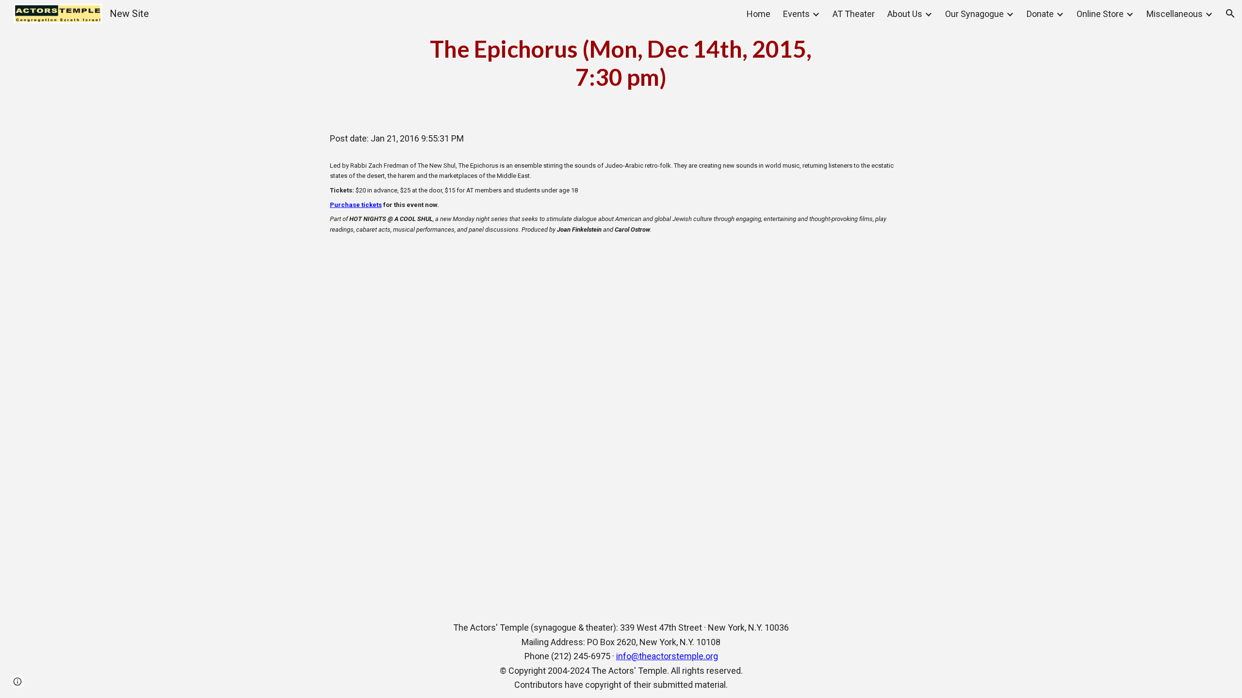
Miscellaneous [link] (1174, 14)
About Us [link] (904, 14)
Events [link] (796, 14)
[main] (621, 63)
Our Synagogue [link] (974, 14)
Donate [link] (1040, 14)
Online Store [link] (1100, 14)
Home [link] (758, 14)
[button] (1230, 13)
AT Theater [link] (854, 14)
